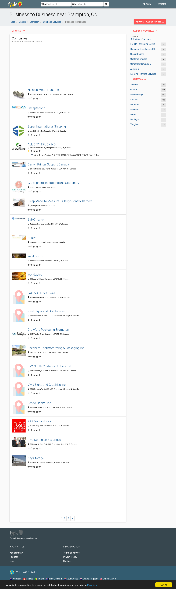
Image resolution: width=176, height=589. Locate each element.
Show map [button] (17, 31)
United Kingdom (90, 578)
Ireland (40, 578)
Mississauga (136, 94)
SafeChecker (36, 219)
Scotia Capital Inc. (40, 403)
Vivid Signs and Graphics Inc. (47, 311)
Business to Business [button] (143, 31)
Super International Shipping (47, 126)
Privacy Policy (70, 557)
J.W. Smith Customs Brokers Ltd (49, 366)
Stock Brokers (137, 54)
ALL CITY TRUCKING (42, 144)
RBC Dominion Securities (44, 439)
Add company (16, 552)
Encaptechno (36, 108)
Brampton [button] (138, 79)
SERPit (32, 238)
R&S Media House (39, 421)
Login (12, 561)
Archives (134, 69)
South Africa (72, 578)
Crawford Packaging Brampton (48, 329)
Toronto (134, 84)
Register (161, 4)
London (134, 99)
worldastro (35, 274)
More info (92, 585)
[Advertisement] (62, 64)
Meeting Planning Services (143, 74)
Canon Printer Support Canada (48, 164)
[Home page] (15, 4)
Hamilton (134, 104)
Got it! (163, 584)
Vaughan (134, 124)
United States (109, 578)
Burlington (135, 119)
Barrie (133, 114)
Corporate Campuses (140, 64)
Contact (67, 561)
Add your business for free (150, 22)
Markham (134, 109)
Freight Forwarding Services (143, 44)
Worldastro (35, 256)
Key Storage (36, 458)
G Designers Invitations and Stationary (53, 183)
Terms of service (71, 552)
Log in (148, 4)
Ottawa (133, 89)
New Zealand (55, 578)
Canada (29, 578)
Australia (17, 578)
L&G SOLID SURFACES (42, 293)
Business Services (142, 39)
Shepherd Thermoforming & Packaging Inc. (56, 348)
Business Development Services (143, 49)
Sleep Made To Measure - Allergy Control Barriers (60, 201)
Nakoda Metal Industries (44, 89)
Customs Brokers (138, 59)
